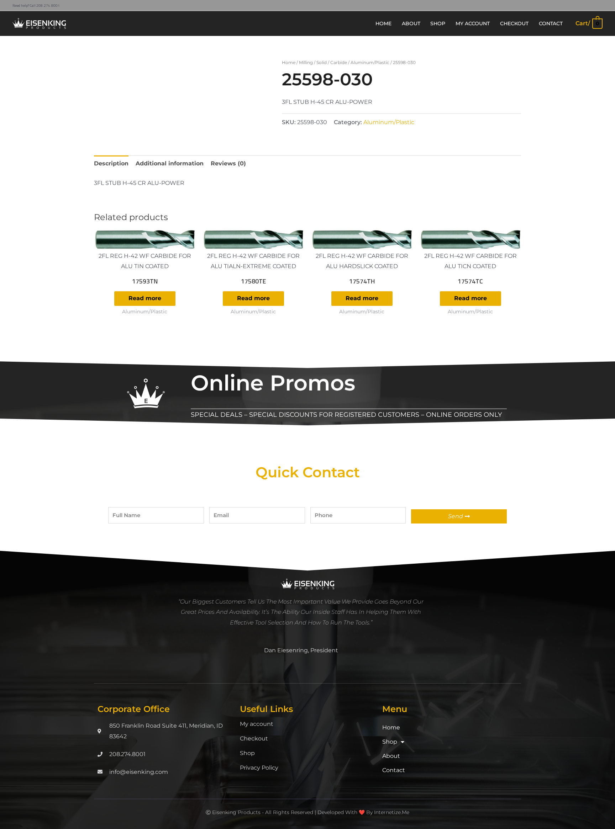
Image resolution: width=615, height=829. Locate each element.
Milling (306, 62)
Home (288, 62)
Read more (144, 298)
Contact (393, 770)
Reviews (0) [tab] (228, 163)
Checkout (254, 738)
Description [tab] (111, 163)
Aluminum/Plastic (370, 62)
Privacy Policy (259, 767)
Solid (321, 62)
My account (256, 724)
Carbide (338, 62)
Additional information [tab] (170, 163)
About (391, 756)
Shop (247, 753)
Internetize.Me (391, 812)
